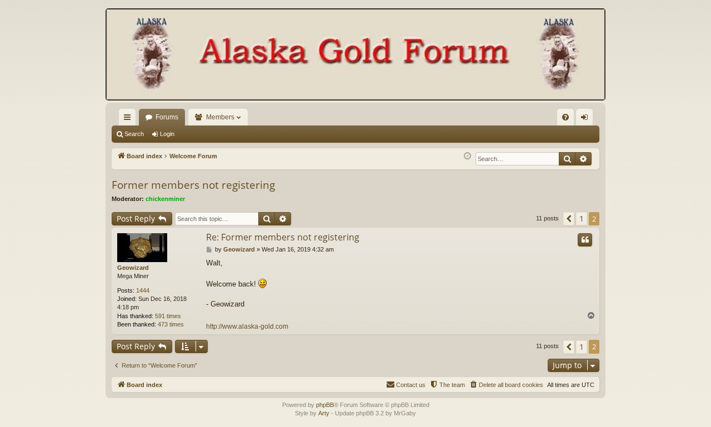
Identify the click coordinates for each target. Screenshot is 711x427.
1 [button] (581, 218)
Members (220, 117)
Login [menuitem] (586, 119)
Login (167, 133)
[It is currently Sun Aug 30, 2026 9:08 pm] (467, 156)
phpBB (325, 404)
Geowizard (133, 267)
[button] (568, 218)
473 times (171, 324)
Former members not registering (193, 185)
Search (134, 133)
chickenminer (165, 198)
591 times (168, 316)
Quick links (129, 119)
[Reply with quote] (585, 240)
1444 (142, 290)
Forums (167, 117)
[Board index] (355, 55)
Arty (323, 413)
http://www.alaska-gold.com (247, 326)
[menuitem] (565, 117)
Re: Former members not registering (282, 237)
